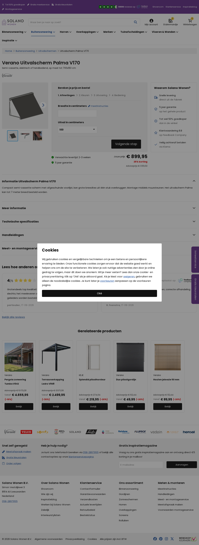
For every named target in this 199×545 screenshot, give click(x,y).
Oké (99, 293)
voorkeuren (107, 281)
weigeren (129, 276)
